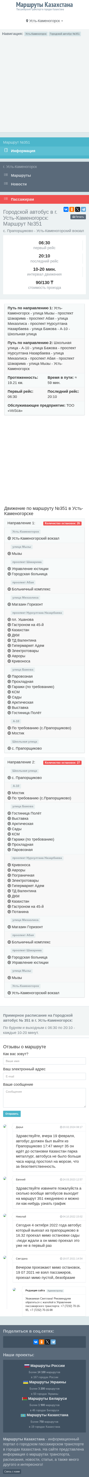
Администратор (55, 1291)
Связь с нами (12, 1471)
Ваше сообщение (18, 1084)
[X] (77, 209)
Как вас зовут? (15, 1054)
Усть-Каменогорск (35, 33)
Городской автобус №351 (65, 33)
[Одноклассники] (71, 209)
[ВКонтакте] (66, 209)
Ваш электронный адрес (24, 1069)
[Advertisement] (44, 83)
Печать (79, 216)
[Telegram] (83, 209)
